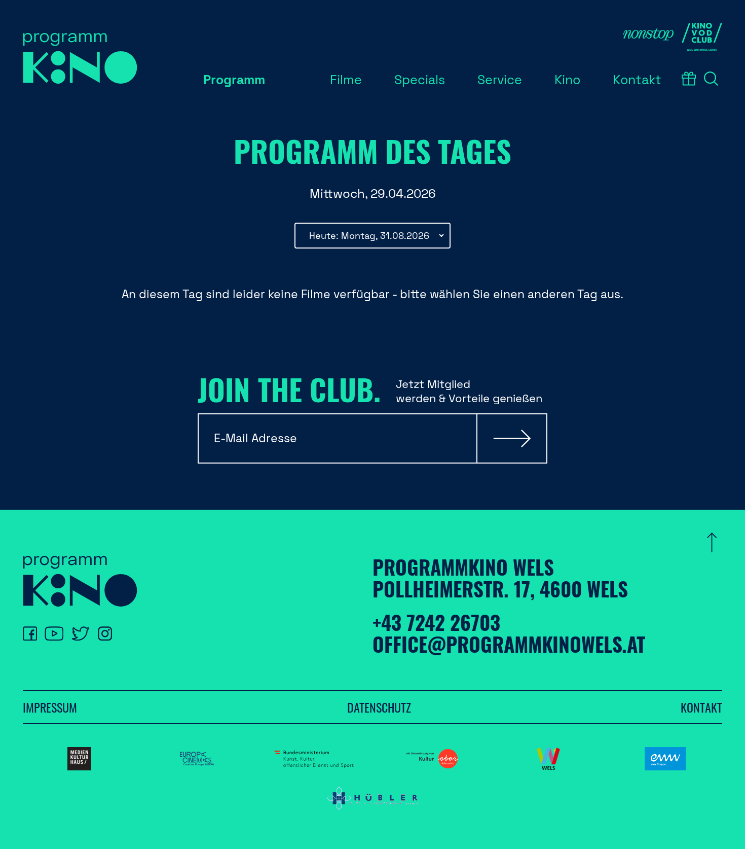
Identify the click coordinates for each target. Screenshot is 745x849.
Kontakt (701, 707)
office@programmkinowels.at (508, 643)
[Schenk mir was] (689, 79)
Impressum (50, 707)
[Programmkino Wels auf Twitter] (80, 633)
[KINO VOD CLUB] (702, 37)
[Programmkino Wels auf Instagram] (105, 633)
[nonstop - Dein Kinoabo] (648, 37)
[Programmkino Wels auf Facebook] (30, 633)
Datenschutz (379, 707)
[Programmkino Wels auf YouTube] (54, 633)
